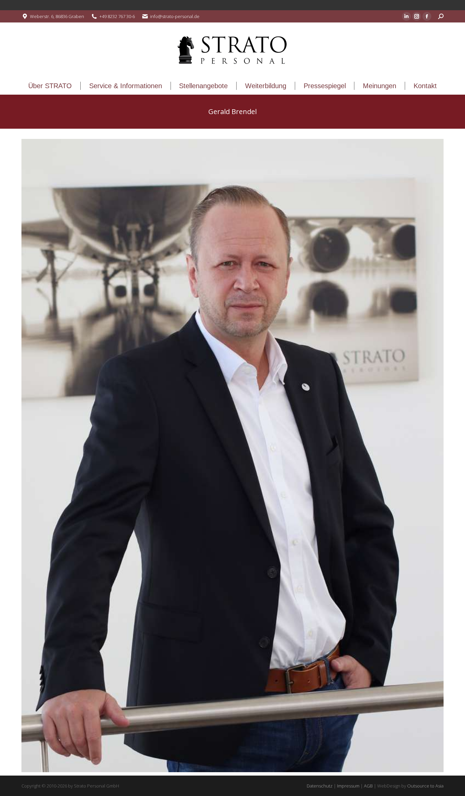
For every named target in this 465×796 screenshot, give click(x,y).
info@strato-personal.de (174, 16)
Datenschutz (320, 786)
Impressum (348, 786)
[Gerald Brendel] (232, 455)
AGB (368, 786)
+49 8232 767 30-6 (117, 16)
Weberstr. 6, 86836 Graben (57, 16)
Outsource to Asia (425, 786)
